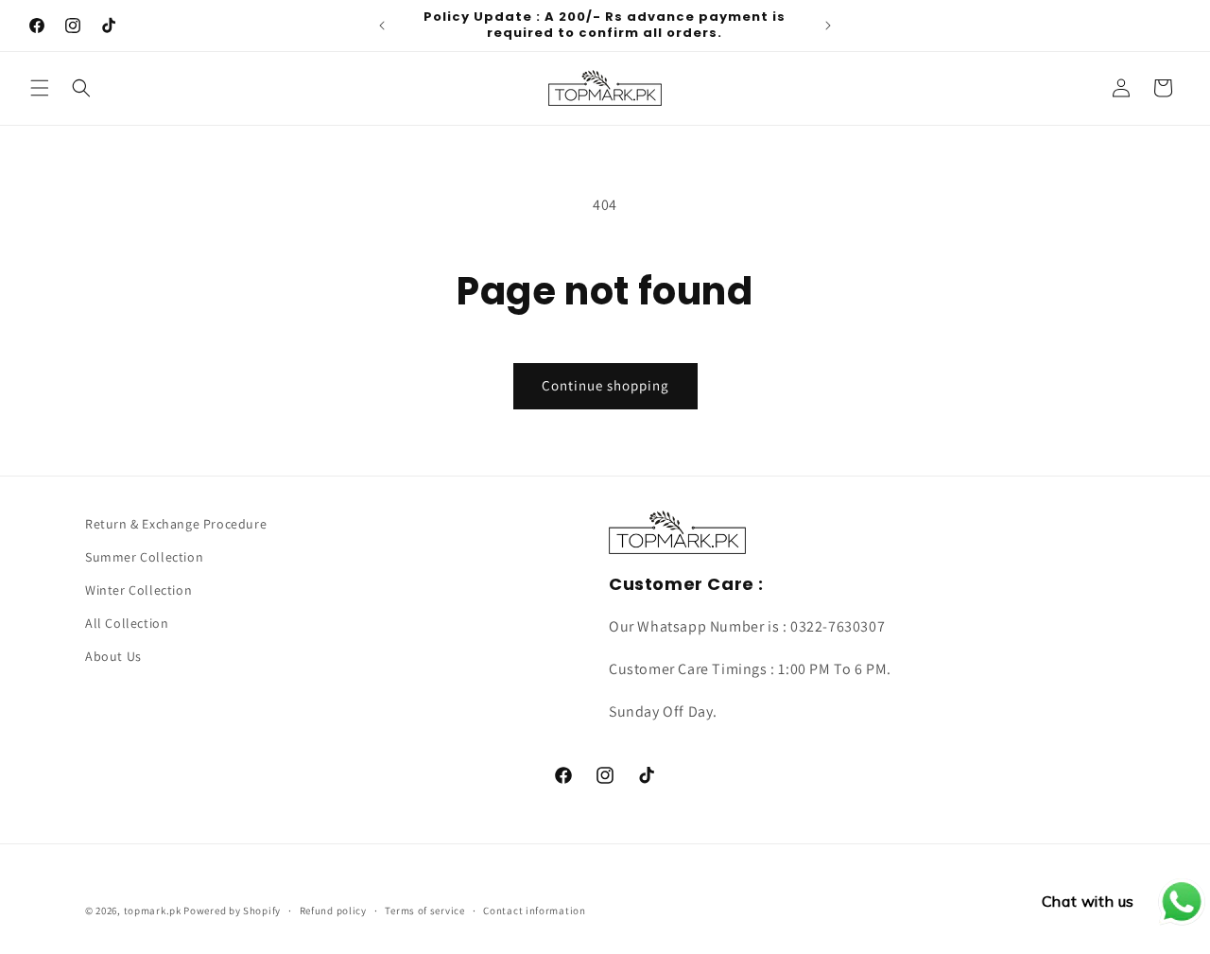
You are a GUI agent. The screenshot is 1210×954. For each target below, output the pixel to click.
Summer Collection (144, 556)
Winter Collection (138, 589)
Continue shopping (605, 385)
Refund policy (333, 910)
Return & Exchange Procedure (176, 523)
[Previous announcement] (382, 25)
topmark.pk (153, 910)
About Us (113, 656)
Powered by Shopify (232, 910)
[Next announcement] (828, 25)
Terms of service (424, 910)
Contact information (534, 910)
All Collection (126, 623)
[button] (39, 88)
